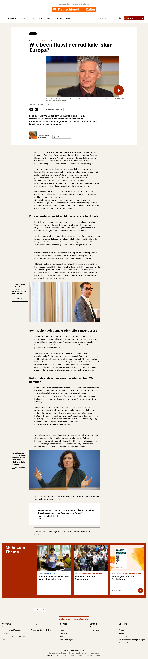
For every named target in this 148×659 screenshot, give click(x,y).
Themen (11, 18)
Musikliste (58, 18)
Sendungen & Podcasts (41, 18)
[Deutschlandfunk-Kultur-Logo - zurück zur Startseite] (74, 9)
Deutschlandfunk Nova (81, 4)
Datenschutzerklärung (57, 653)
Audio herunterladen (55, 109)
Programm (24, 18)
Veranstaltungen (66, 640)
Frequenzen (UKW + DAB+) (41, 630)
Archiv (68, 18)
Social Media (94, 630)
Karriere (122, 633)
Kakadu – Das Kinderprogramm (13, 636)
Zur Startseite (40, 609)
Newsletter (64, 633)
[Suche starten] (120, 18)
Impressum (95, 653)
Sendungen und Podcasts (11, 630)
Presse (121, 630)
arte (80, 655)
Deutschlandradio (125, 627)
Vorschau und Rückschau (11, 627)
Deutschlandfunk (65, 4)
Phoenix (72, 655)
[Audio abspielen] (119, 90)
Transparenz (123, 636)
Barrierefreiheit (124, 643)
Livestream (35, 627)
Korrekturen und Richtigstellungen (132, 640)
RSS (61, 636)
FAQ (61, 627)
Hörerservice (94, 627)
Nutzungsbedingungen (78, 653)
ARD (57, 655)
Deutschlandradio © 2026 (74, 650)
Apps (62, 630)
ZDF (64, 655)
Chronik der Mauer (93, 655)
